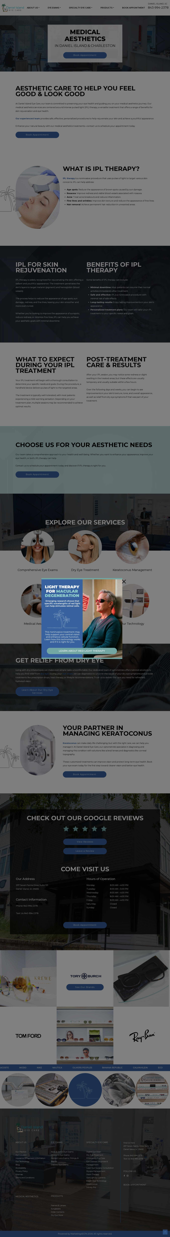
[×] (81, 618)
